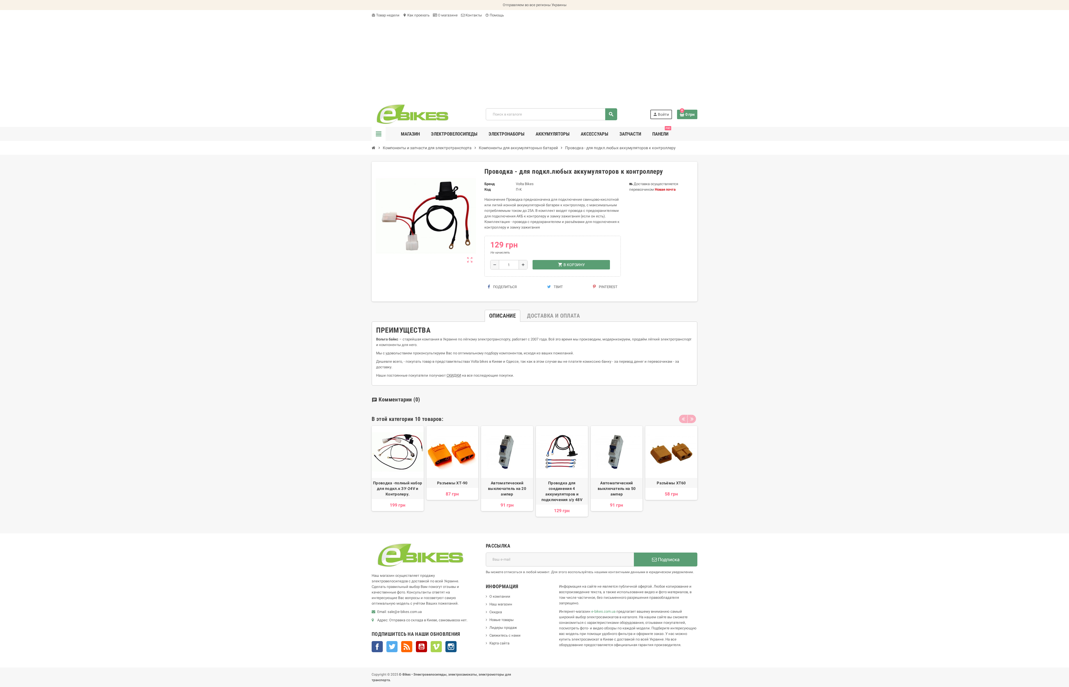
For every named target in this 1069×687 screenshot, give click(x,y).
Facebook (377, 646)
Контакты (473, 15)
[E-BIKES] (412, 114)
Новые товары (501, 620)
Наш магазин (500, 604)
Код (487, 189)
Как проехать (416, 15)
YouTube (421, 646)
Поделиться (504, 287)
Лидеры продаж (503, 627)
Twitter (392, 646)
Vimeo (436, 646)
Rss (406, 646)
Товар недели (385, 15)
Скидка (495, 612)
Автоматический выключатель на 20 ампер (507, 488)
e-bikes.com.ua (603, 611)
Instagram (451, 646)
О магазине (447, 15)
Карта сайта (499, 643)
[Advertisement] (534, 60)
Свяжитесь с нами (505, 635)
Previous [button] (683, 419)
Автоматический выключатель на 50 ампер (617, 488)
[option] (397, 471)
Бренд (489, 184)
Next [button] (692, 419)
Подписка (668, 559)
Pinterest (607, 287)
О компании (499, 596)
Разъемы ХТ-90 (452, 483)
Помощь (494, 15)
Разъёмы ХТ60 (671, 483)
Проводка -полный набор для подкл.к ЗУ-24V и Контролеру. (397, 488)
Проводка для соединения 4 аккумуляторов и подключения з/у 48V (561, 491)
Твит (558, 287)
